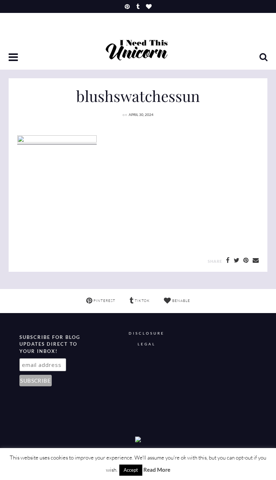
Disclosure (147, 333)
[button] (14, 58)
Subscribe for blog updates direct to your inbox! (49, 344)
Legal (147, 344)
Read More (156, 469)
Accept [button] (131, 470)
